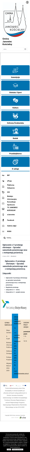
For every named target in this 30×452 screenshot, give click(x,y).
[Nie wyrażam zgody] (28, 442)
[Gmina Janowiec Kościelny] (15, 7)
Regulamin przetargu (12, 287)
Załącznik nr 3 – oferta (13, 290)
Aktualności (13, 256)
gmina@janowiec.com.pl (21, 373)
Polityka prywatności (18, 449)
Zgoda (8, 449)
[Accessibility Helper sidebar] (27, 2)
